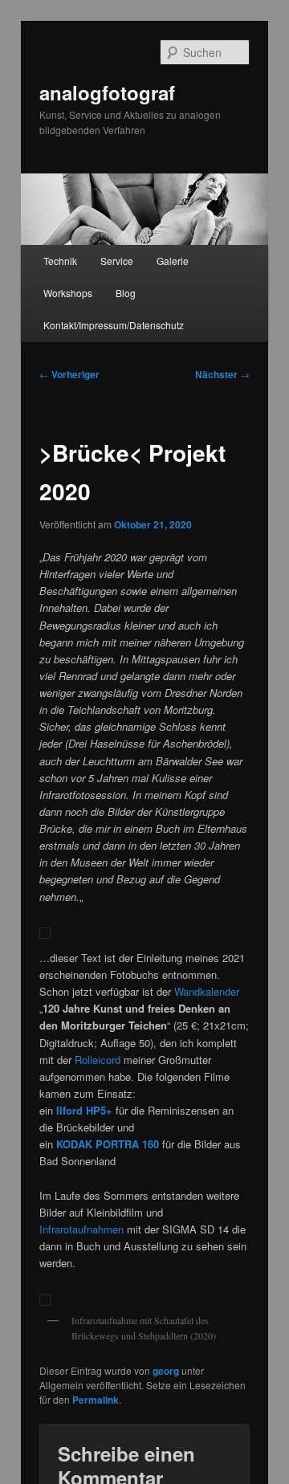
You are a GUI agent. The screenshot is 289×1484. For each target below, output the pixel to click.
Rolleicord (97, 1059)
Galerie (173, 260)
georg (166, 1371)
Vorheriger (69, 374)
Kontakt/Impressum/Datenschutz (113, 325)
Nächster (222, 374)
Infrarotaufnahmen (81, 1229)
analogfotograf (107, 92)
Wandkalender (206, 991)
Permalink (95, 1399)
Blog (126, 293)
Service (116, 260)
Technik (60, 260)
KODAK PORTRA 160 (107, 1144)
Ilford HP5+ (84, 1110)
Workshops (67, 293)
